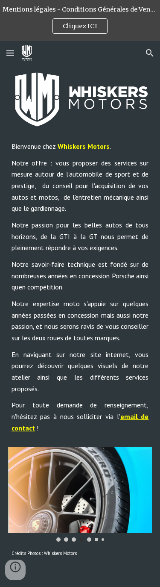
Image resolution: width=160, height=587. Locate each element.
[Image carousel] (80, 494)
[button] (10, 53)
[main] (80, 291)
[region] (80, 20)
